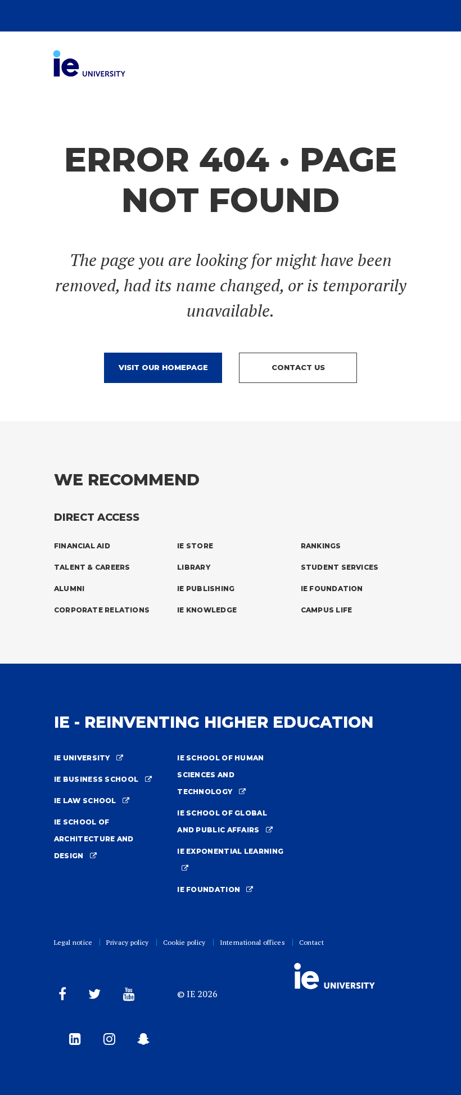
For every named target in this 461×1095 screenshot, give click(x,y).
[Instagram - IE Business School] (107, 1041)
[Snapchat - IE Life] (141, 1041)
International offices (252, 942)
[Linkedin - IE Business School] (73, 1041)
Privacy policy (127, 942)
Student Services (340, 567)
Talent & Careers (92, 567)
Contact (311, 942)
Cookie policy (184, 942)
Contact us (298, 367)
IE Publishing (205, 588)
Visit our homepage (163, 367)
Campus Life (326, 610)
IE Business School (97, 779)
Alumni (69, 588)
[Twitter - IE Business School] (92, 996)
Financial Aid (82, 546)
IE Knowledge (207, 610)
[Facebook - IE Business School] (60, 996)
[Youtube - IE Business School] (127, 996)
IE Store (195, 546)
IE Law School (86, 800)
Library (193, 567)
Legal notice (73, 942)
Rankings (321, 546)
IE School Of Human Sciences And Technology (220, 775)
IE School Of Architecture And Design (94, 839)
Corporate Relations (102, 610)
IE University (83, 758)
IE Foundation (332, 588)
